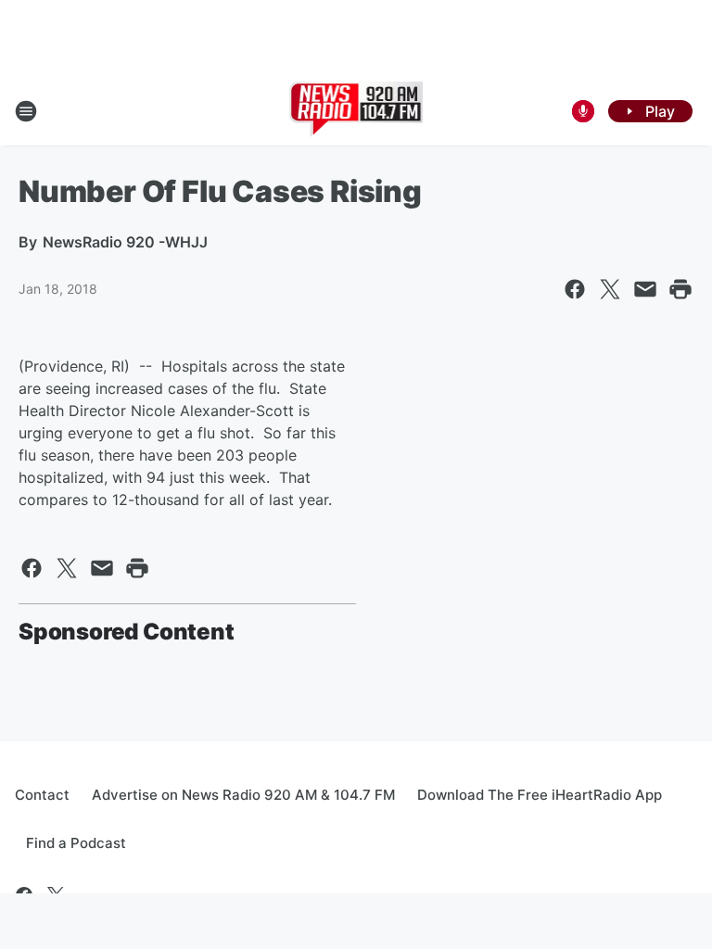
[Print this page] (680, 289)
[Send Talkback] (583, 111)
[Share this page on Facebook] (575, 289)
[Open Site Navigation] (26, 111)
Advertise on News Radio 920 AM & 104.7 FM (243, 794)
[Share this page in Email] (645, 289)
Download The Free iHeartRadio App (539, 794)
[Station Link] (356, 111)
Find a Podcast (76, 843)
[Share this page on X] (610, 289)
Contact (42, 794)
